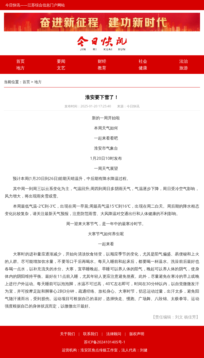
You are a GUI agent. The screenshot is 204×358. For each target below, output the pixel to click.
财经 (102, 61)
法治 (183, 61)
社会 (143, 61)
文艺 (61, 68)
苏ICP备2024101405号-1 (104, 341)
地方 (20, 68)
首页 (20, 61)
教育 (102, 68)
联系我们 (90, 333)
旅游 (183, 68)
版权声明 (136, 333)
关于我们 (67, 333)
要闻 (61, 61)
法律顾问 (113, 333)
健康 (143, 68)
